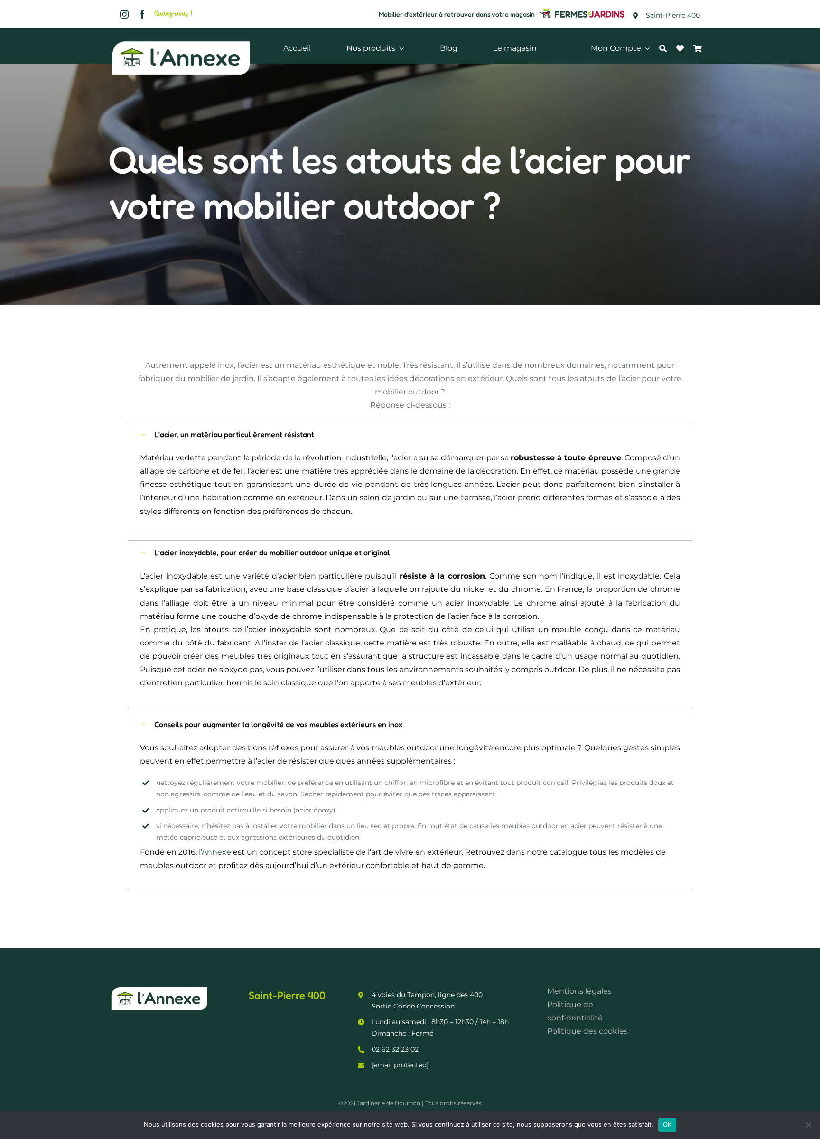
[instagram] (124, 14)
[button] (410, 434)
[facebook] (142, 14)
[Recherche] (667, 48)
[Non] (808, 1125)
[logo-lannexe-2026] (181, 41)
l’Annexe (215, 852)
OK (667, 1124)
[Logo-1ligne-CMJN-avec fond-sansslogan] (582, 9)
